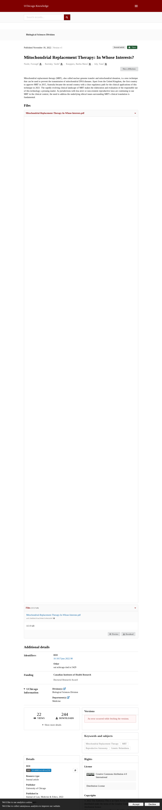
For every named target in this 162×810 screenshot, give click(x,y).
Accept (136, 804)
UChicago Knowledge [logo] (36, 5)
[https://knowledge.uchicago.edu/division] (65, 689)
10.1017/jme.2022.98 (63, 658)
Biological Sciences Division (40, 34)
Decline (152, 804)
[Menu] (136, 6)
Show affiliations (129, 69)
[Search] (67, 17)
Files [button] (32, 608)
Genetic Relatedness (120, 748)
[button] (81, 113)
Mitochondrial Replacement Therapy (102, 744)
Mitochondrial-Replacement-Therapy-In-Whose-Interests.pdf (53, 615)
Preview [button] (115, 634)
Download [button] (129, 634)
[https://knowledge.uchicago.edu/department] (69, 697)
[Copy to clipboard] (75, 770)
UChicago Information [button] (31, 691)
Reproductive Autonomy (97, 748)
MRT (124, 744)
